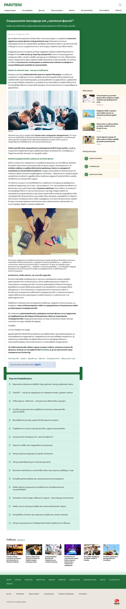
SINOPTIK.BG (40, 580)
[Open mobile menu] (120, 4)
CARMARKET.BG (74, 580)
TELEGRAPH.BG (114, 580)
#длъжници (32, 358)
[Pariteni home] (13, 4)
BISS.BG (102, 580)
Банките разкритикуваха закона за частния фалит (30, 159)
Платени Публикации (66, 594)
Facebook (45, 350)
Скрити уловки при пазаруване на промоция (33, 445)
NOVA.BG (9, 584)
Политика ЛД (49, 594)
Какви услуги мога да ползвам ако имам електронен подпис (39, 506)
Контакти (83, 594)
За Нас (8, 594)
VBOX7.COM (28, 580)
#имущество (13, 358)
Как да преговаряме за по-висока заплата (32, 462)
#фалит (42, 358)
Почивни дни (94, 166)
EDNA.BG (18, 580)
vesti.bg (20, 540)
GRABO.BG (62, 580)
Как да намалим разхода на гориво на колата (33, 453)
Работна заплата (96, 158)
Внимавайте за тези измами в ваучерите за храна (35, 420)
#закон (23, 358)
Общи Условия (34, 594)
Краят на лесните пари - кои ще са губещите (28, 70)
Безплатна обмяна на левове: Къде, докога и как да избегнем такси (43, 384)
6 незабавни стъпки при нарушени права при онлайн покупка (40, 514)
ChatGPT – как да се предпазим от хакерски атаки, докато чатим (43, 392)
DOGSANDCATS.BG (90, 580)
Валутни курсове (96, 174)
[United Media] (117, 602)
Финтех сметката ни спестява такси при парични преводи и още (43, 470)
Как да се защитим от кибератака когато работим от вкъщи (41, 523)
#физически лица (68, 358)
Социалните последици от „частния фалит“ (33, 437)
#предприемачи (53, 358)
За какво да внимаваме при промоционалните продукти (38, 479)
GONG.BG (52, 580)
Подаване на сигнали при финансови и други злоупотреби (39, 428)
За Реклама (20, 594)
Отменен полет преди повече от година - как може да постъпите (43, 498)
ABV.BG (8, 580)
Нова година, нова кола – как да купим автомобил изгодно (39, 401)
